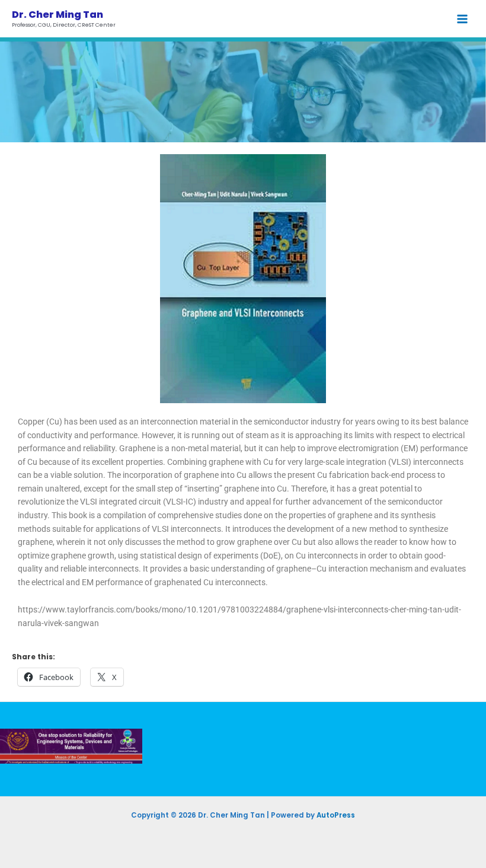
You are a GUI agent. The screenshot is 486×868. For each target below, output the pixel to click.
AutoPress (335, 815)
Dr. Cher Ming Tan (57, 14)
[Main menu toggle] (462, 19)
